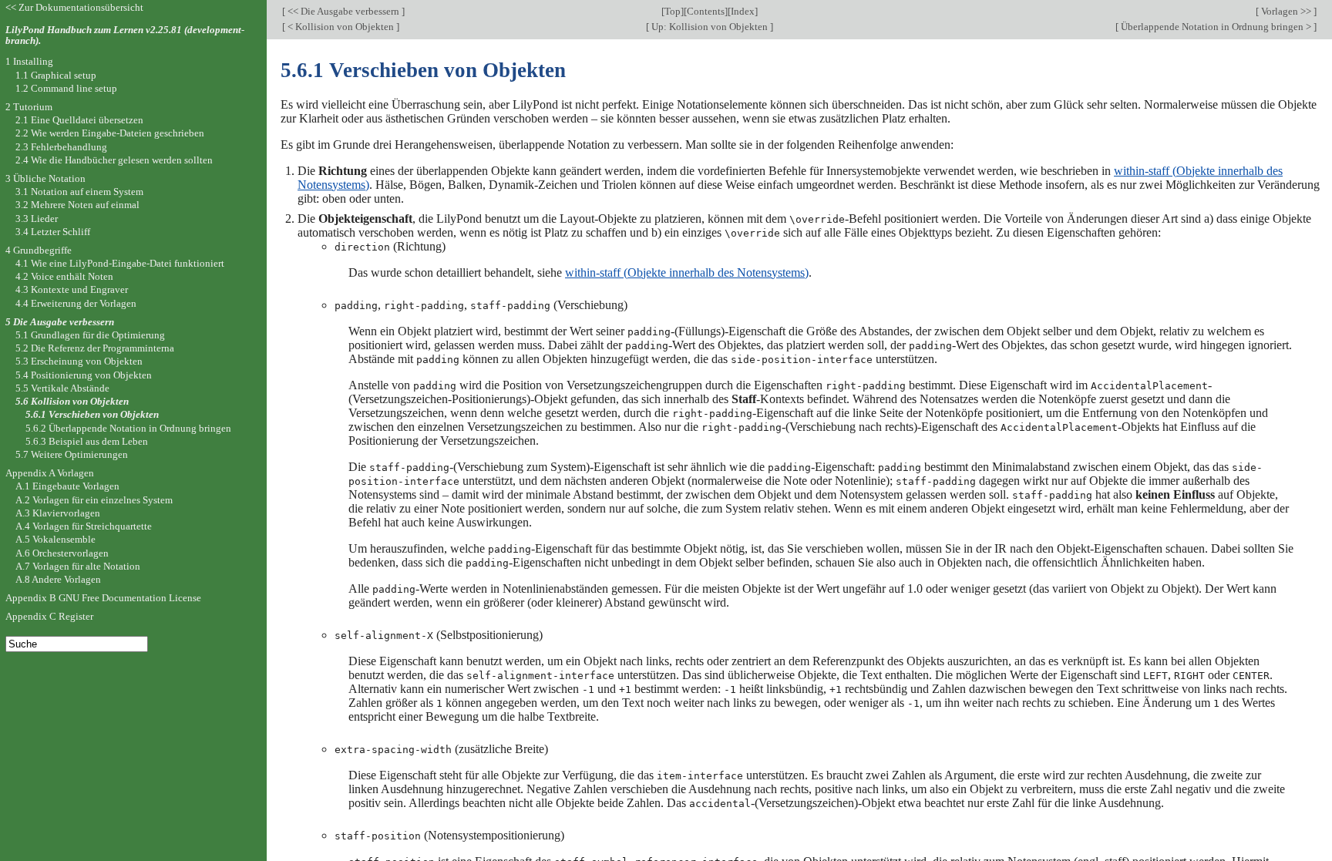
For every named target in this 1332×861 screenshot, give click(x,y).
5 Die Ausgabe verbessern (59, 322)
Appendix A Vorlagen (49, 473)
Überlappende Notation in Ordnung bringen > (1216, 26)
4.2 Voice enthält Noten (64, 276)
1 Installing (29, 61)
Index (743, 11)
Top (672, 11)
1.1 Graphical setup (55, 75)
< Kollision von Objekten (340, 26)
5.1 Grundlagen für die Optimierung (90, 335)
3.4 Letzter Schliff (52, 231)
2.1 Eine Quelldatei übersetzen (79, 120)
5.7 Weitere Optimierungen (71, 454)
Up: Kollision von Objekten (709, 26)
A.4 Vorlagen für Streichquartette (83, 526)
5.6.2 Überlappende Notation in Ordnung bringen (128, 428)
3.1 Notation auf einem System (79, 191)
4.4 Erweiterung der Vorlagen (75, 303)
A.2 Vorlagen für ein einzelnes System (94, 500)
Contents (706, 11)
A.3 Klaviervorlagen (57, 513)
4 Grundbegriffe (38, 250)
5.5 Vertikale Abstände (62, 388)
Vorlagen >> (1286, 11)
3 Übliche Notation (45, 178)
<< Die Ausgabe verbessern (343, 11)
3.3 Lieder (36, 218)
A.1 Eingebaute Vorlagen (67, 486)
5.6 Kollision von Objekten (72, 401)
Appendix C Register (49, 616)
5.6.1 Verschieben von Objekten (92, 414)
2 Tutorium (28, 107)
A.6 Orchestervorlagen (62, 553)
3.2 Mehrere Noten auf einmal (77, 204)
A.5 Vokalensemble (55, 539)
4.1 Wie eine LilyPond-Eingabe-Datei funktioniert (119, 263)
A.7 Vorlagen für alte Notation (77, 566)
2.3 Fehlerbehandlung (61, 147)
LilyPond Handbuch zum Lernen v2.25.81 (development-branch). (124, 35)
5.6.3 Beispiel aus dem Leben (86, 441)
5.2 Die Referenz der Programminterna (94, 348)
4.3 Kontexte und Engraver (71, 289)
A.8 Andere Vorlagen (58, 579)
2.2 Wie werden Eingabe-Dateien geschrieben (109, 133)
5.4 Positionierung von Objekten (83, 375)
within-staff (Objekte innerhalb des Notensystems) (687, 272)
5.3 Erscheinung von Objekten (79, 361)
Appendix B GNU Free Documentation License (103, 598)
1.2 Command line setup (66, 88)
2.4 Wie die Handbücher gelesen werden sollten (114, 160)
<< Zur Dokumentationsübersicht (74, 7)
